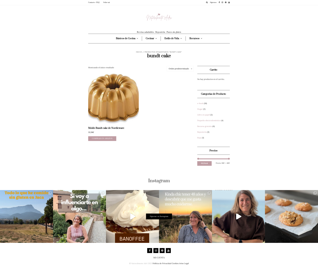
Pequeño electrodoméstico (209, 120)
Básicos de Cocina (125, 38)
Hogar (200, 109)
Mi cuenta (159, 258)
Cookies (175, 263)
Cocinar (150, 38)
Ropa (199, 137)
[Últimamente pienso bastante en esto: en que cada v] (79, 216)
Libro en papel (203, 115)
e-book (200, 103)
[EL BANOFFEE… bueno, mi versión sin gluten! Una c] (132, 216)
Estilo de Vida (171, 38)
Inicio (139, 52)
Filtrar (204, 163)
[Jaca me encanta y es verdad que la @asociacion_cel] (26, 216)
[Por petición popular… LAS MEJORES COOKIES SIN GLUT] (291, 216)
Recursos (194, 38)
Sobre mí (106, 2)
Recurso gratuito (204, 126)
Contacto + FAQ (93, 2)
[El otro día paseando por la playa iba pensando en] (238, 216)
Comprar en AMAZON (102, 139)
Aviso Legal (184, 263)
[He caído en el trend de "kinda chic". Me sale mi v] (185, 216)
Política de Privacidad (162, 263)
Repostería (202, 132)
